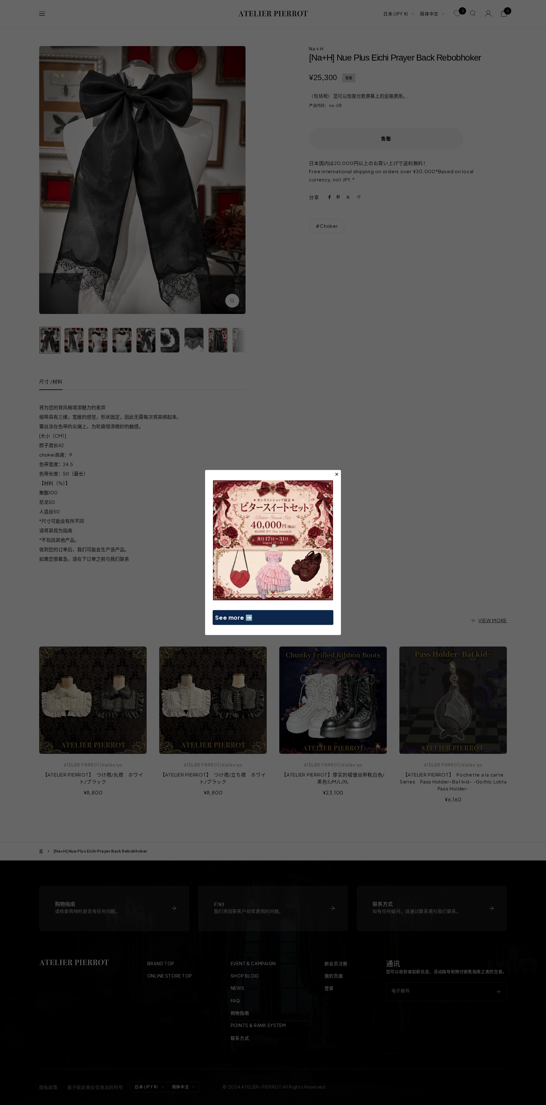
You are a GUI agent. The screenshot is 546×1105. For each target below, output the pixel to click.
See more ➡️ (234, 617)
